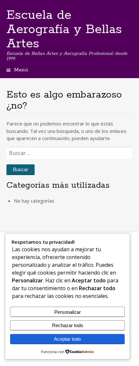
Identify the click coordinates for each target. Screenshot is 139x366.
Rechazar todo (67, 325)
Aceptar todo (67, 339)
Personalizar (67, 312)
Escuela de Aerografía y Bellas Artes (64, 29)
